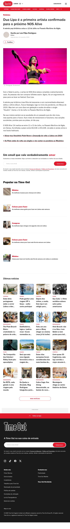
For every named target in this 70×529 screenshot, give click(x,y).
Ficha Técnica (8, 473)
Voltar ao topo (37, 416)
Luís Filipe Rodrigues (28, 33)
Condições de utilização (11, 494)
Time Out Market (43, 477)
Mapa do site (7, 509)
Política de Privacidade (48, 169)
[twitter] (20, 461)
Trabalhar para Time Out (11, 483)
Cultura (35, 9)
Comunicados (8, 477)
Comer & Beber (26, 9)
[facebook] (15, 461)
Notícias (6, 9)
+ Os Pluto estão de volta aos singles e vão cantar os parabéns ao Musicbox (33, 141)
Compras (41, 9)
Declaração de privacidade (12, 487)
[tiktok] (10, 461)
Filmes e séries (50, 9)
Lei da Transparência (10, 497)
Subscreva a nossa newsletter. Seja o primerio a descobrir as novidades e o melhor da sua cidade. (33, 159)
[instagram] (5, 461)
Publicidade (41, 473)
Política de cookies (9, 490)
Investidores (7, 480)
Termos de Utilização (34, 169)
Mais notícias (35, 399)
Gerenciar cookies (9, 501)
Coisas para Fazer (15, 9)
